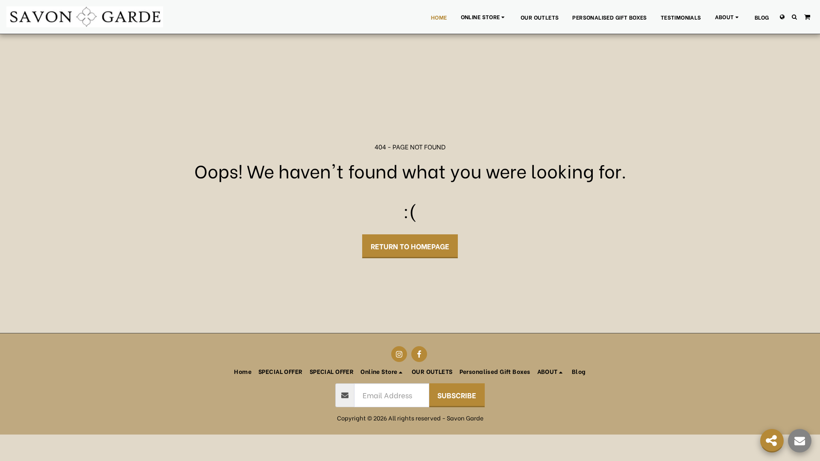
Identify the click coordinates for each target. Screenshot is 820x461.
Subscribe (456, 394)
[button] (728, 17)
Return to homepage (410, 245)
